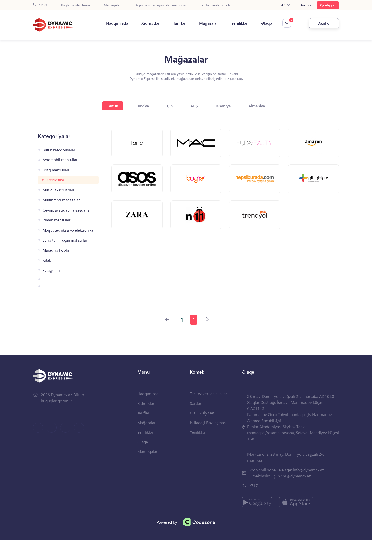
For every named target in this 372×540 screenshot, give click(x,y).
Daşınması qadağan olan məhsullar (160, 5)
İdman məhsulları (57, 220)
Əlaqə (266, 23)
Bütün (112, 105)
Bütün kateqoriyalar (59, 150)
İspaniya (223, 105)
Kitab (47, 260)
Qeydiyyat (328, 5)
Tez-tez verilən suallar (216, 5)
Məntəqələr (112, 5)
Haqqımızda (117, 23)
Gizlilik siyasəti (202, 413)
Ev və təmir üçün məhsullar (65, 240)
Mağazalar (208, 23)
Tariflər (179, 23)
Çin (170, 105)
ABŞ (194, 105)
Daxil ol (305, 5)
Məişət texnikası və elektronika (68, 230)
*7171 (42, 5)
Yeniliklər (239, 23)
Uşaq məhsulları (56, 170)
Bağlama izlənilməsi (75, 5)
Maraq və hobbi (56, 250)
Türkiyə (142, 105)
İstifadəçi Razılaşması (208, 422)
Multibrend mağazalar (61, 200)
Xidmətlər (150, 23)
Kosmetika (55, 180)
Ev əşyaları (51, 270)
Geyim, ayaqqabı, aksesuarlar (67, 210)
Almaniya (256, 105)
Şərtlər (195, 403)
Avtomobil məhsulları (60, 159)
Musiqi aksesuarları (58, 190)
